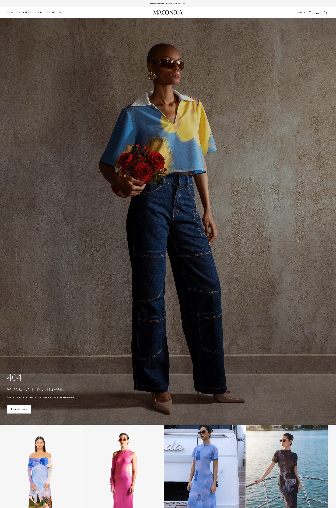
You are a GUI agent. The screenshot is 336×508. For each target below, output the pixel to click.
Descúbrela (179, 3)
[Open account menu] (317, 12)
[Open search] (310, 12)
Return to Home (19, 409)
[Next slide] (325, 487)
